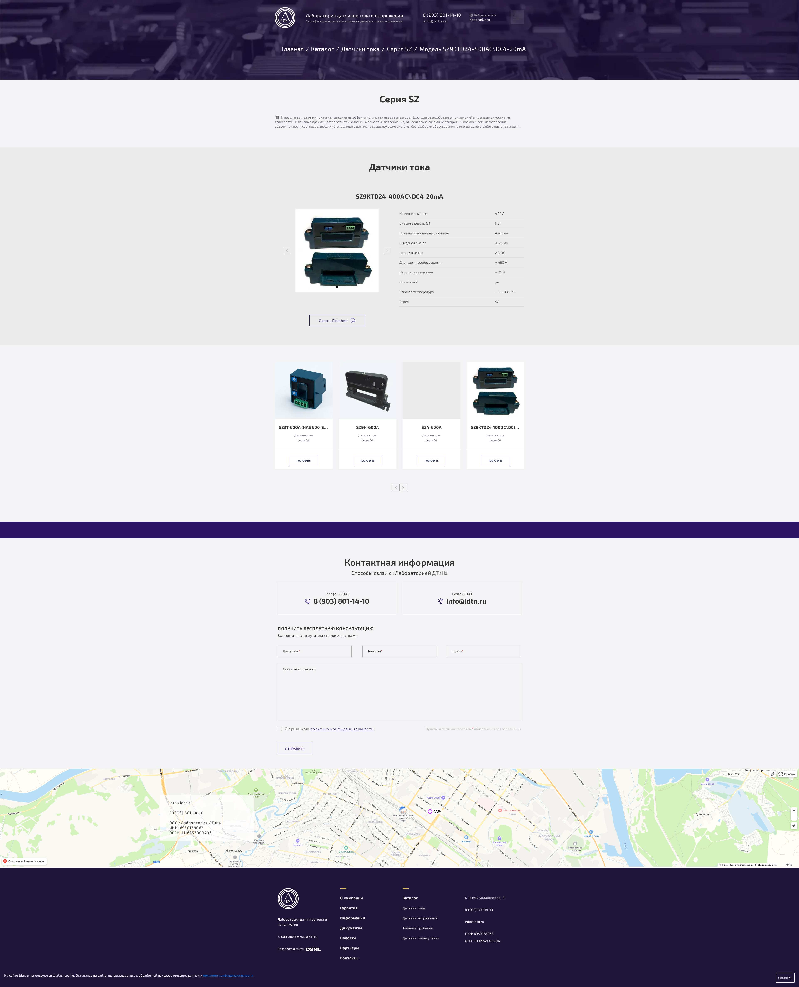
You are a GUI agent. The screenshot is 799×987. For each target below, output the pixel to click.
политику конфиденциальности (342, 728)
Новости (348, 938)
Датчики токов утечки (421, 938)
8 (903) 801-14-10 (442, 14)
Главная (293, 48)
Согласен (785, 978)
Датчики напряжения (420, 918)
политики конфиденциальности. (228, 975)
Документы (351, 928)
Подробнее (304, 460)
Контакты (349, 958)
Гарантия (348, 908)
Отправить (295, 749)
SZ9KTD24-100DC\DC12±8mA (495, 427)
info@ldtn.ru (435, 21)
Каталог (322, 48)
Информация (352, 918)
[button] (337, 287)
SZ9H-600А (367, 427)
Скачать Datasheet (333, 320)
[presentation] (286, 250)
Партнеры (349, 948)
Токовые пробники (418, 928)
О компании (351, 898)
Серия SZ (399, 48)
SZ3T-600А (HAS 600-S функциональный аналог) (303, 427)
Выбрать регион (485, 15)
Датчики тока (360, 48)
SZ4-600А (432, 427)
